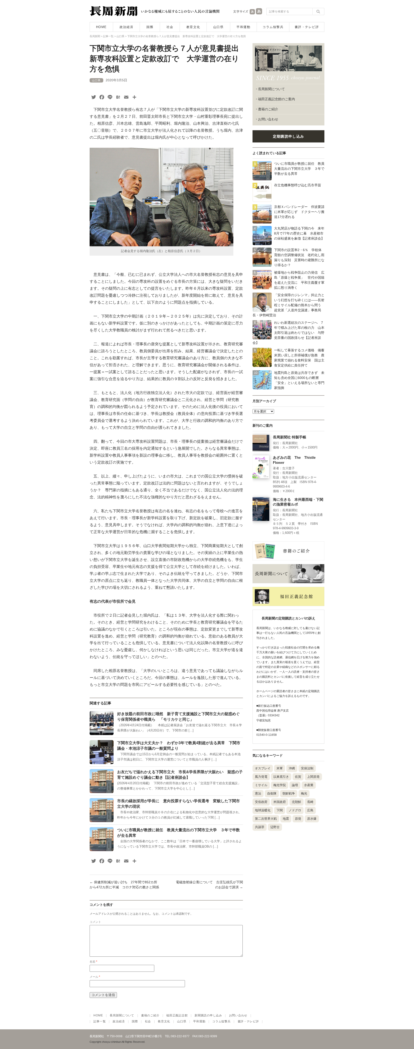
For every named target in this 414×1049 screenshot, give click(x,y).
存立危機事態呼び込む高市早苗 (297, 185)
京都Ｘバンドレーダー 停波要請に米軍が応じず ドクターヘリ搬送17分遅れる (299, 212)
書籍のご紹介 (268, 109)
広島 (310, 810)
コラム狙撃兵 (273, 27)
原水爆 (311, 818)
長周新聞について (271, 89)
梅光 (304, 793)
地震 (286, 818)
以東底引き (281, 776)
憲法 (258, 793)
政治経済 (126, 27)
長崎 (310, 802)
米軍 (279, 768)
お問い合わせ (268, 119)
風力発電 (261, 776)
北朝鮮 (296, 802)
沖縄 (292, 768)
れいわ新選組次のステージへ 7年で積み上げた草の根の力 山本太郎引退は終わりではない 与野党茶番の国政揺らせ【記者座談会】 (288, 333)
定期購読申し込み (288, 136)
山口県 (218, 27)
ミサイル (261, 785)
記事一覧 (99, 1021)
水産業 (308, 785)
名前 (93, 961)
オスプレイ (262, 768)
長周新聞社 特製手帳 (289, 437)
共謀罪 (259, 827)
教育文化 (193, 27)
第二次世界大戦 (266, 818)
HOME (101, 27)
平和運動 (243, 27)
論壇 (295, 785)
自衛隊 (271, 793)
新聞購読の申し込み (208, 1015)
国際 (149, 27)
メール (95, 976)
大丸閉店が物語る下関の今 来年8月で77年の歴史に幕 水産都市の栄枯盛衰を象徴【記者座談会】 (299, 233)
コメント (95, 922)
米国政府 (279, 802)
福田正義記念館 (177, 1015)
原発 (298, 818)
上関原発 (313, 776)
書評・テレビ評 (307, 27)
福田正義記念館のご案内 (276, 99)
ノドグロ (295, 810)
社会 (170, 27)
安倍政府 (261, 802)
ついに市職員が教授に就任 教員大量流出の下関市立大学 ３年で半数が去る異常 (299, 169)
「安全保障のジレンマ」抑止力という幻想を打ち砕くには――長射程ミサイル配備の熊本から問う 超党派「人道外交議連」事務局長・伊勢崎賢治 (288, 305)
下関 (279, 810)
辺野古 (275, 827)
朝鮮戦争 (288, 793)
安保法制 (307, 768)
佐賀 (298, 776)
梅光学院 (279, 785)
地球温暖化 (262, 810)
